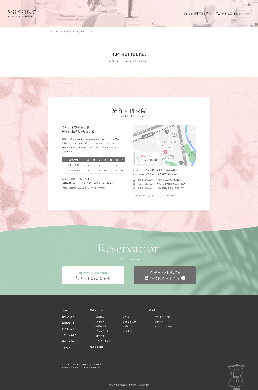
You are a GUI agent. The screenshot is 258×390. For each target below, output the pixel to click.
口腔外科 (127, 326)
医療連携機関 (96, 347)
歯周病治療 (101, 326)
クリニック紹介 (69, 335)
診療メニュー (96, 310)
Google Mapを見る (144, 195)
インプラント (102, 331)
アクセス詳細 (169, 195)
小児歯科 (127, 331)
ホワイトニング (103, 341)
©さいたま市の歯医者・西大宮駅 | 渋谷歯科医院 (129, 385)
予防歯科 (100, 321)
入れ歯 (126, 317)
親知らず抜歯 (129, 321)
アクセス (66, 347)
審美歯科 (159, 321)
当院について (68, 323)
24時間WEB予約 (200, 13)
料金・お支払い (69, 341)
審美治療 (100, 336)
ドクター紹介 (68, 329)
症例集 (152, 310)
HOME (65, 310)
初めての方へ (68, 316)
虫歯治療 (100, 317)
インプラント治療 (163, 326)
